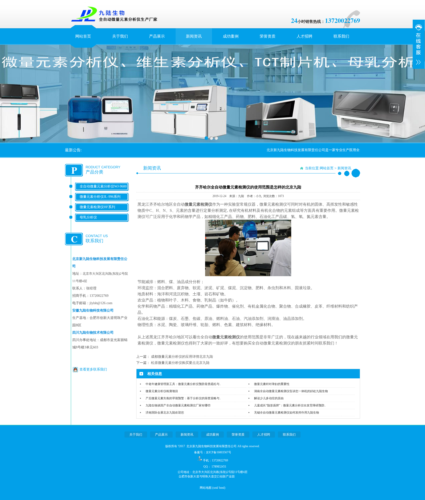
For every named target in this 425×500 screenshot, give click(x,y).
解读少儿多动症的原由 (269, 398)
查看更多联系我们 (93, 369)
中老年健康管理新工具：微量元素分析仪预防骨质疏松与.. (183, 384)
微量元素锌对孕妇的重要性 (271, 384)
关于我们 (120, 36)
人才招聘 (304, 36)
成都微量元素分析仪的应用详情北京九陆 (182, 356)
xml (215, 487)
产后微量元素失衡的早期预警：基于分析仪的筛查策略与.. (183, 398)
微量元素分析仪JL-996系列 (100, 197)
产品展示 (157, 36)
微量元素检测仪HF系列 (97, 207)
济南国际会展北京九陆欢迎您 (165, 412)
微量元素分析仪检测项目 (162, 391)
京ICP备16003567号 (218, 452)
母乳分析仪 (88, 217)
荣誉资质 (267, 36)
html (221, 487)
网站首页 (83, 36)
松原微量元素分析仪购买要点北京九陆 (180, 363)
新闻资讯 (194, 36)
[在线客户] (419, 44)
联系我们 (341, 36)
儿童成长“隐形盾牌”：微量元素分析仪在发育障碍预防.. (290, 405)
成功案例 (231, 36)
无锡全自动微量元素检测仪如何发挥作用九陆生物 (286, 412)
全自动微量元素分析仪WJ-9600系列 (103, 190)
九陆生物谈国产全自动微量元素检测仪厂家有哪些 (178, 405)
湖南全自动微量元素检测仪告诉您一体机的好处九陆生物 (291, 391)
